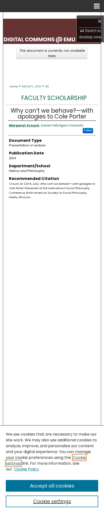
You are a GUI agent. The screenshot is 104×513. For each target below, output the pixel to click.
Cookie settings (52, 501)
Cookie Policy (26, 469)
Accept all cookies (52, 485)
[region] (52, 469)
